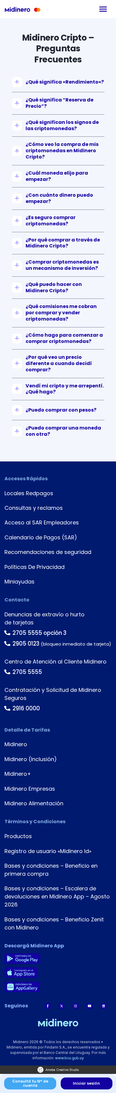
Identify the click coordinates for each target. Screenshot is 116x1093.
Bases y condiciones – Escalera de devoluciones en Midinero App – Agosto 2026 (57, 896)
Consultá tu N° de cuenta (30, 1083)
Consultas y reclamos (33, 508)
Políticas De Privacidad (34, 567)
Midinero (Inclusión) (30, 759)
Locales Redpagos (28, 493)
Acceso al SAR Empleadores (41, 522)
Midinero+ (17, 774)
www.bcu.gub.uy (69, 1058)
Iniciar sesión (86, 1083)
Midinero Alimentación (33, 803)
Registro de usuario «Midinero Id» (47, 851)
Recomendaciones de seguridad (47, 552)
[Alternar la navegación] (103, 9)
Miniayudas (19, 581)
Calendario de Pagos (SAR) (40, 537)
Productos (18, 836)
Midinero (15, 744)
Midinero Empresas (29, 788)
